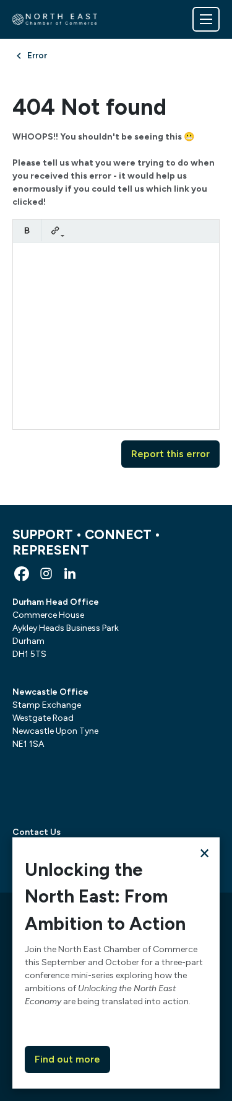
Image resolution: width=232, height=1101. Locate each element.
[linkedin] (70, 573)
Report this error (170, 454)
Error (37, 55)
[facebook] (21, 573)
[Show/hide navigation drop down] (206, 19)
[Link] (55, 230)
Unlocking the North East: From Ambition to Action (105, 896)
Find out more (67, 1059)
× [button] (204, 852)
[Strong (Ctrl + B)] (27, 230)
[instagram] (46, 573)
